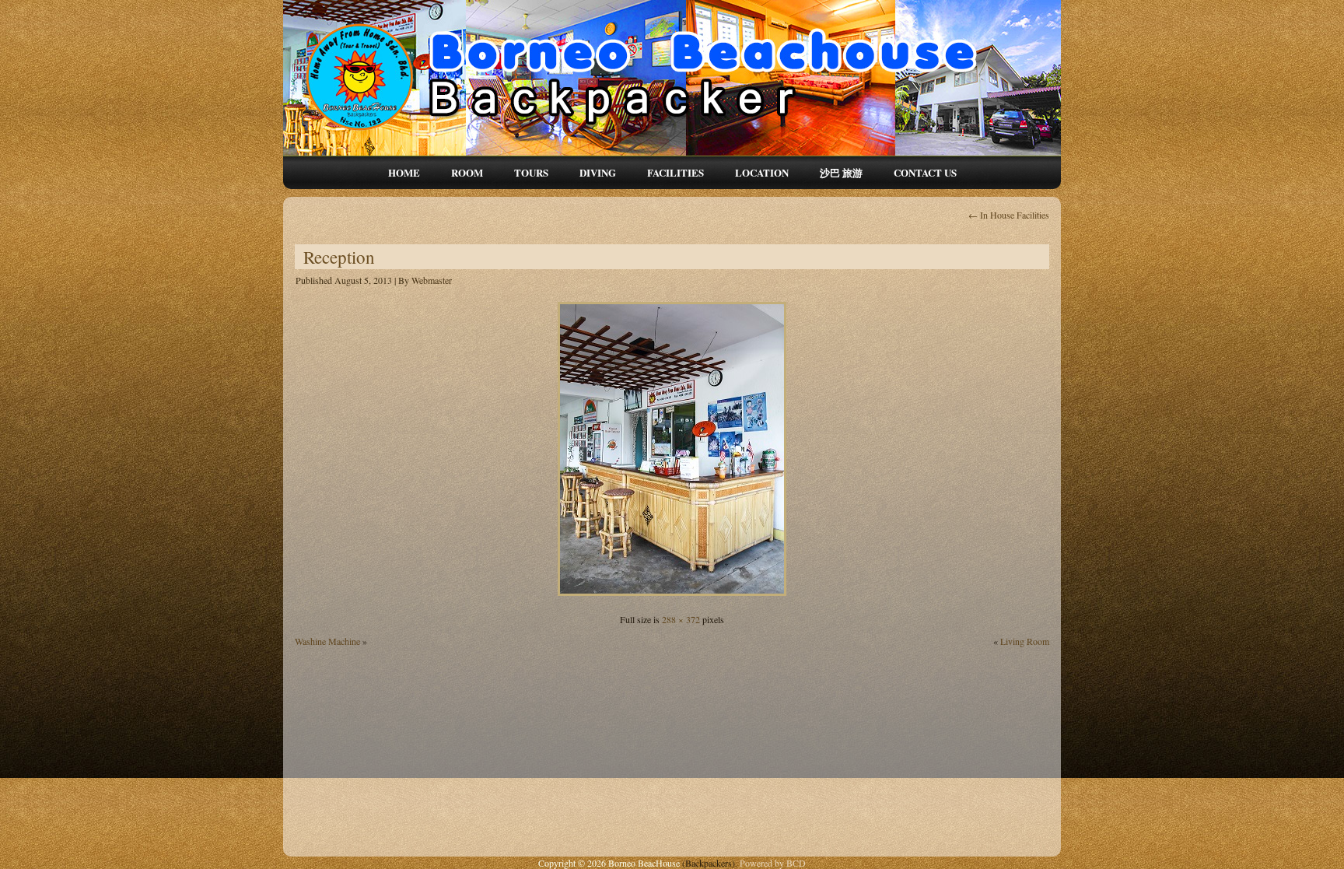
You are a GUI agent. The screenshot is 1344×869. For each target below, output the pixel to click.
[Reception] (672, 597)
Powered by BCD (773, 863)
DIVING (597, 172)
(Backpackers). (711, 863)
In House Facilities (1008, 214)
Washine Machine (327, 641)
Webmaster (431, 280)
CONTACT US (925, 172)
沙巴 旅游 (841, 172)
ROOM (467, 172)
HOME (404, 172)
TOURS (531, 172)
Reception (339, 256)
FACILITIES (675, 172)
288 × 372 (681, 619)
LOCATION (762, 172)
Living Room (1024, 641)
